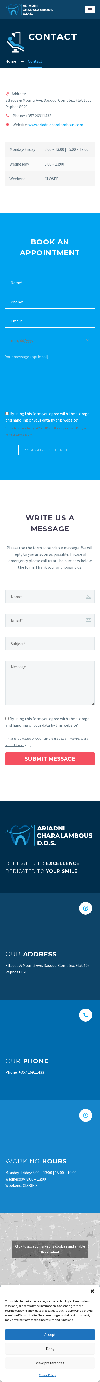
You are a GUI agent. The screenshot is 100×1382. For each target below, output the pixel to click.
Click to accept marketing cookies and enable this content (50, 1249)
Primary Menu (90, 9)
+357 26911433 (38, 115)
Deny (50, 1348)
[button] (92, 1291)
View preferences (50, 1363)
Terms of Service (14, 435)
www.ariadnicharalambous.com (55, 124)
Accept (50, 1334)
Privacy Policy (75, 428)
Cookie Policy (47, 1375)
